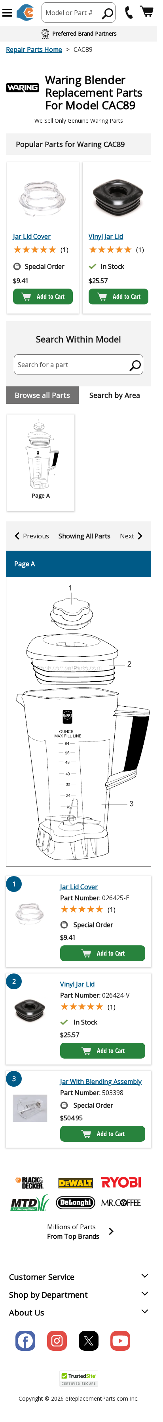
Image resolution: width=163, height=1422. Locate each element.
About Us (26, 1312)
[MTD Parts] (30, 1203)
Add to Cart (50, 296)
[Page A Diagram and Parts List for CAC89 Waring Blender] (78, 721)
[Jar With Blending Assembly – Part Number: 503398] (30, 1109)
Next (127, 536)
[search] (107, 13)
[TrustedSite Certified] (79, 1379)
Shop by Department (48, 1294)
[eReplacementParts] (25, 12)
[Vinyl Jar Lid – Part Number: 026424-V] (118, 198)
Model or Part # (69, 12)
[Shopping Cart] (147, 12)
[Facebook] (25, 1341)
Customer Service (41, 1277)
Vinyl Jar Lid (106, 236)
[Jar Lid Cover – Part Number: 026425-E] (43, 198)
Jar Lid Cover (32, 236)
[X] (89, 1341)
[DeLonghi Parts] (75, 1203)
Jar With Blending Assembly (101, 1081)
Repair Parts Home (34, 49)
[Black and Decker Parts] (30, 1183)
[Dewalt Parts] (75, 1183)
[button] (7, 12)
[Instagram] (57, 1341)
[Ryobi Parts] (121, 1183)
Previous (36, 536)
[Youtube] (120, 1341)
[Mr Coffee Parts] (121, 1203)
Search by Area (114, 395)
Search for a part (43, 364)
